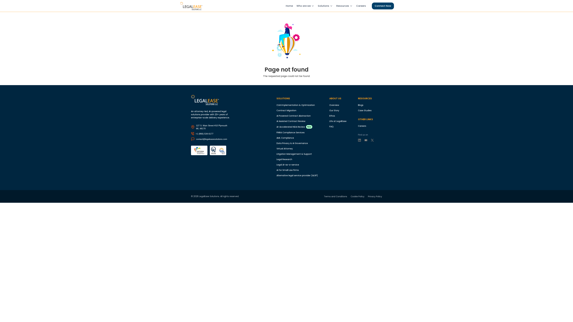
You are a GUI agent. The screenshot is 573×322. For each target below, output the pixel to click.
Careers (361, 6)
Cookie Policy (357, 196)
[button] (306, 6)
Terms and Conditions (335, 196)
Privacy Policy (375, 196)
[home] (191, 6)
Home (289, 6)
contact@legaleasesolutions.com (211, 139)
